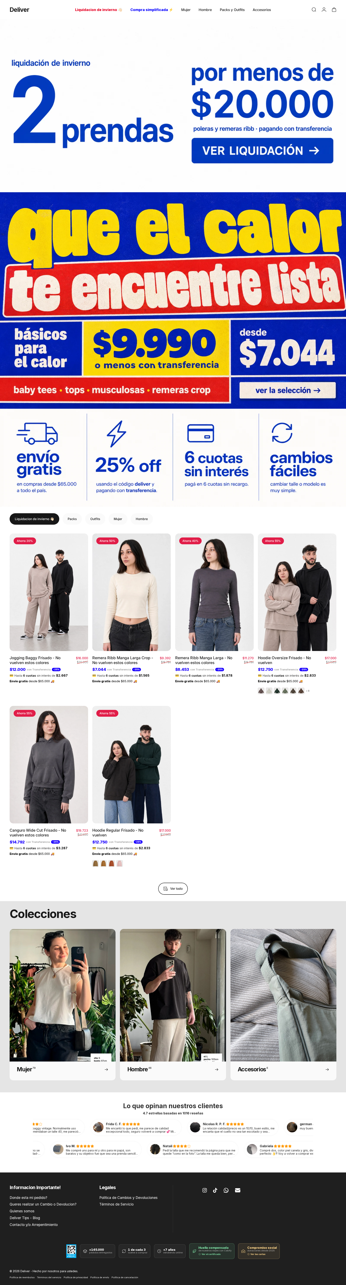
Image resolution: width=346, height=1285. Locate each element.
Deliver (19, 9)
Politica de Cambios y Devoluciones (128, 1197)
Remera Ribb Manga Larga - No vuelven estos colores (203, 660)
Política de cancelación (125, 1277)
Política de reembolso (22, 1277)
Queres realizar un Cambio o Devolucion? (43, 1204)
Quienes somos (22, 1211)
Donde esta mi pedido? (28, 1197)
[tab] (34, 519)
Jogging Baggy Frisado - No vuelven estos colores (35, 660)
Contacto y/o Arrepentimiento (34, 1225)
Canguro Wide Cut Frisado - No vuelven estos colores (38, 832)
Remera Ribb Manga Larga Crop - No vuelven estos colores (122, 660)
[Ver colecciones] (173, 300)
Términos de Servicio (116, 1204)
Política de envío (99, 1277)
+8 (308, 691)
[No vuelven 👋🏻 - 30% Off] (173, 105)
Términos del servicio (49, 1277)
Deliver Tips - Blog (25, 1218)
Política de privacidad (76, 1277)
